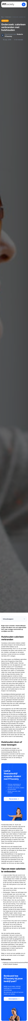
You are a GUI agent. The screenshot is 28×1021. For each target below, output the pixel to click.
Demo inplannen (13, 998)
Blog (2, 17)
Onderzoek (8, 17)
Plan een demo (13, 799)
